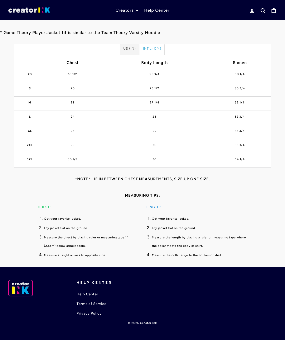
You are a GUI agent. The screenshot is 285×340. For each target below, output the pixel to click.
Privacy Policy (89, 313)
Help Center (156, 10)
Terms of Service (91, 304)
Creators (125, 10)
